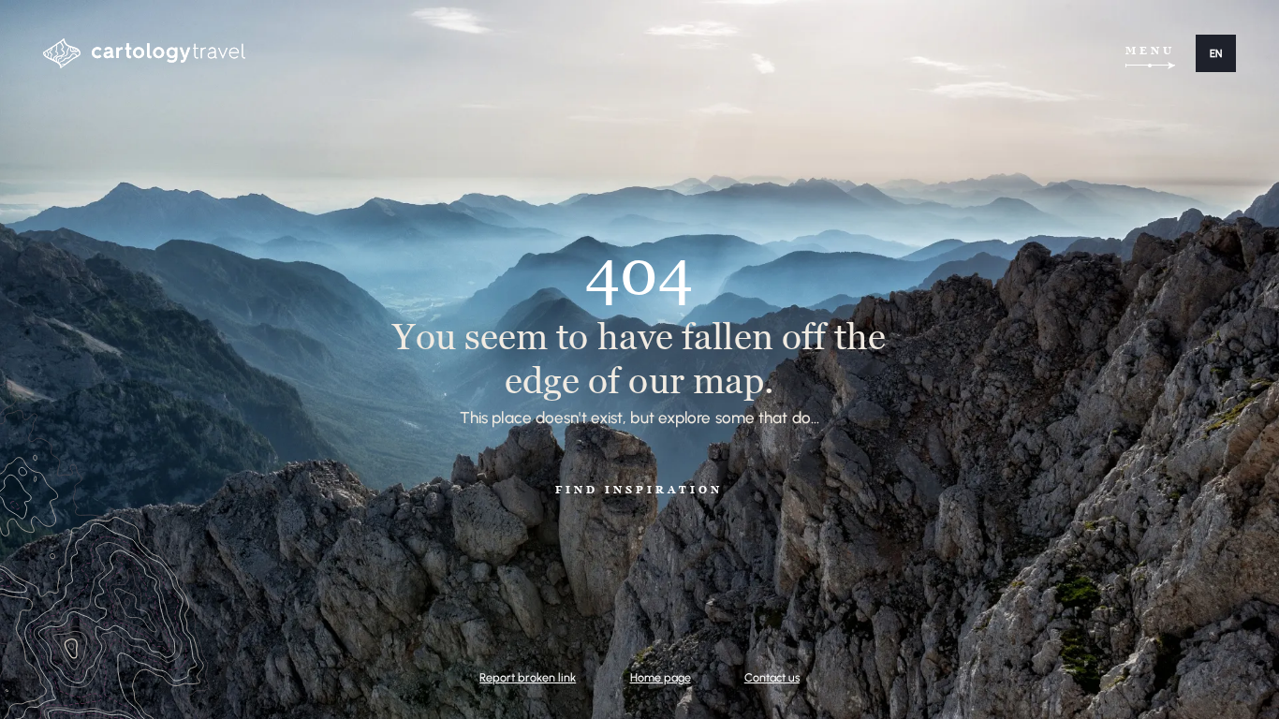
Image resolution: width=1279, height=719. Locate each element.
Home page (660, 677)
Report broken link (527, 677)
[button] (1216, 53)
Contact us (772, 677)
